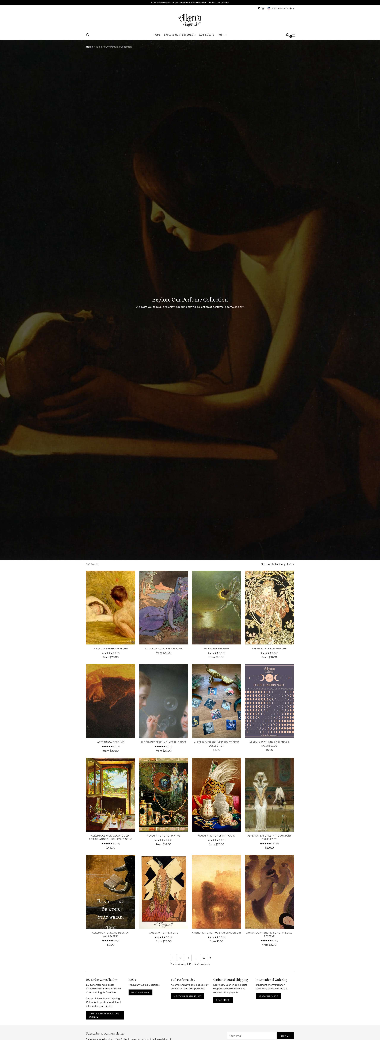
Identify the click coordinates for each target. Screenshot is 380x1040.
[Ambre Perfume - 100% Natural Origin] (216, 892)
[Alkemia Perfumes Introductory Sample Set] (269, 795)
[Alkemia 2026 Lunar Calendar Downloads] (269, 701)
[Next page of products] (210, 958)
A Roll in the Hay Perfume (111, 648)
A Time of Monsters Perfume (163, 648)
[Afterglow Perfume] (110, 701)
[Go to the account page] (286, 35)
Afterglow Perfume (110, 742)
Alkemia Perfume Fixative (163, 835)
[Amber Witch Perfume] (163, 892)
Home (89, 46)
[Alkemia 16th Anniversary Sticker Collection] (216, 701)
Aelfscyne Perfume (216, 648)
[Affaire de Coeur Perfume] (269, 607)
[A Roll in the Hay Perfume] (110, 607)
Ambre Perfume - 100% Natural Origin (216, 932)
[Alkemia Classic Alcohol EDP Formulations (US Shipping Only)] (110, 795)
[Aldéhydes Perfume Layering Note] (163, 701)
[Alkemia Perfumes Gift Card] (216, 795)
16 (203, 958)
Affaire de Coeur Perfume (269, 648)
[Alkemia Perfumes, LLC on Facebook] (259, 8)
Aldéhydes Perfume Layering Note (164, 742)
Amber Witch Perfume (163, 932)
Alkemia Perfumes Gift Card (216, 835)
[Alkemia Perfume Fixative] (163, 795)
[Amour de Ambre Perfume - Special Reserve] (269, 892)
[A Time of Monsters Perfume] (163, 607)
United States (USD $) (281, 8)
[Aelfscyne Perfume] (216, 607)
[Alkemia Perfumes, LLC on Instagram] (263, 8)
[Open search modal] (88, 35)
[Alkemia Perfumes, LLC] (190, 20)
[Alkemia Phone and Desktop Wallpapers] (110, 892)
